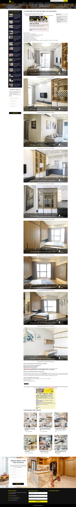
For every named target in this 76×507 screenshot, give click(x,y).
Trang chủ (40, 6)
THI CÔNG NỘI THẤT (56, 2)
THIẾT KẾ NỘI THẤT (31, 2)
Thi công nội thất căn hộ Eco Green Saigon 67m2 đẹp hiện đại (45, 429)
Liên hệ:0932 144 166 (64, 2)
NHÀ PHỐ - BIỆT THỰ (39, 2)
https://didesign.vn (14, 500)
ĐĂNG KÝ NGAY (15, 113)
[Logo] (12, 1)
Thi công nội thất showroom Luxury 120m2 (30, 451)
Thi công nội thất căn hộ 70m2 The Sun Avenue (62, 17)
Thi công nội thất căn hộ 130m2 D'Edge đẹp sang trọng (45, 451)
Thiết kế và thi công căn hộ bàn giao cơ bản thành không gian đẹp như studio (60, 451)
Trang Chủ (24, 2)
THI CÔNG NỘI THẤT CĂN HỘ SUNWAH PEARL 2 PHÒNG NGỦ (60, 429)
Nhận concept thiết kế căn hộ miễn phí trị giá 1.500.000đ (62, 19)
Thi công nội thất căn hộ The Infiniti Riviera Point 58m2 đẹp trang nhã (30, 429)
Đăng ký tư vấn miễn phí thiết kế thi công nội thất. (62, 21)
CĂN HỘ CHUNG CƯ (48, 2)
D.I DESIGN (44, 373)
